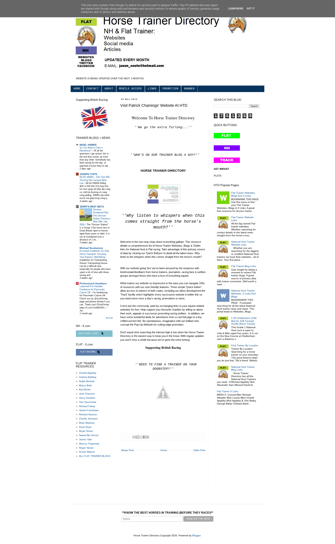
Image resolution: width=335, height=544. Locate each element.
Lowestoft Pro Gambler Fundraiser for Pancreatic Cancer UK (92, 289)
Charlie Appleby (87, 372)
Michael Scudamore (91, 248)
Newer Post (127, 450)
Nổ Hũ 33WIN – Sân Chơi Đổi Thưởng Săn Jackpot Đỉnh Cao (95, 180)
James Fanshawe (89, 410)
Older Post (199, 450)
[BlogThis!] (137, 437)
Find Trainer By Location (244, 345)
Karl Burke (85, 389)
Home (163, 450)
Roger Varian (86, 447)
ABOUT (109, 88)
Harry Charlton (87, 397)
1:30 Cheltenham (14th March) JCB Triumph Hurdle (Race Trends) (244, 321)
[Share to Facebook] (144, 437)
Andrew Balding (87, 377)
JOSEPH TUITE (88, 174)
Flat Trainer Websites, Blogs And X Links (243, 194)
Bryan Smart (86, 431)
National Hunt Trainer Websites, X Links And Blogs (243, 293)
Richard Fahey (87, 406)
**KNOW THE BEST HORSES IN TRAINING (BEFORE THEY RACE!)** (167, 512)
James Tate (85, 439)
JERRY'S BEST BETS (92, 206)
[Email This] (134, 437)
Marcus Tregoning (89, 443)
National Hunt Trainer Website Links (243, 243)
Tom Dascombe (87, 402)
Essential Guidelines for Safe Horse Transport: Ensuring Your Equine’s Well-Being (94, 254)
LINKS (152, 88)
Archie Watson (87, 451)
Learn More (235, 8)
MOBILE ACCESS (130, 88)
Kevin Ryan (85, 427)
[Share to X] (141, 437)
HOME (76, 88)
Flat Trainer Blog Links (243, 266)
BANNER (189, 88)
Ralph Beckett (86, 381)
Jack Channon (87, 393)
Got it (251, 8)
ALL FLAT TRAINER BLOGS (94, 456)
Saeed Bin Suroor (89, 435)
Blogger (196, 535)
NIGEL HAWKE (88, 144)
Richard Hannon (88, 414)
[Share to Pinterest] (147, 437)
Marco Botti (85, 385)
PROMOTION (170, 88)
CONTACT (92, 88)
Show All (109, 318)
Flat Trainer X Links (227, 391)
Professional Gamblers (93, 283)
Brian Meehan (87, 422)
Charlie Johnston (88, 418)
